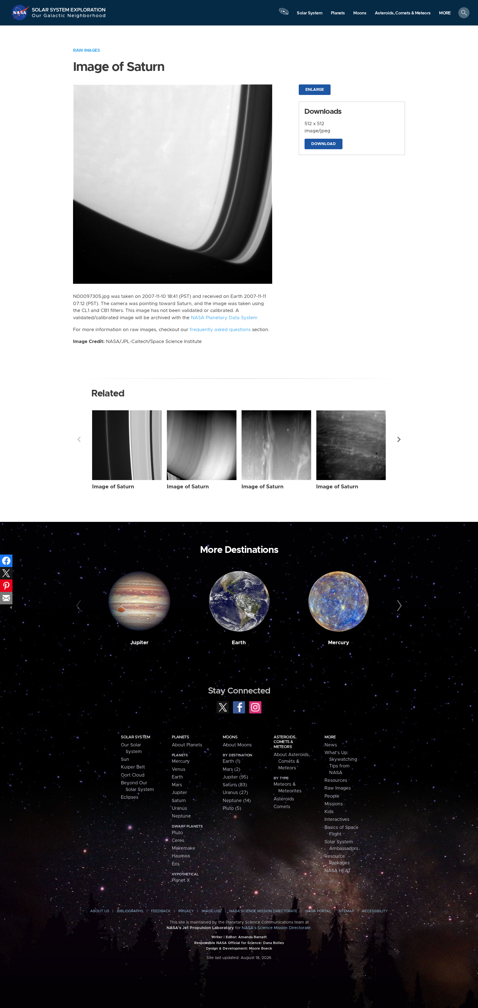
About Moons (237, 745)
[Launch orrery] (283, 14)
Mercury (338, 642)
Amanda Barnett (252, 937)
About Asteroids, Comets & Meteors (292, 761)
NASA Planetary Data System (224, 317)
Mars (177, 785)
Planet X (181, 880)
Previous (79, 439)
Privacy (186, 911)
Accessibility (375, 911)
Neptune (181, 816)
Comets (282, 807)
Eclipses (129, 797)
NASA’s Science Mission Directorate (276, 928)
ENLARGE (314, 90)
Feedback (160, 911)
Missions (333, 804)
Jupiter (139, 642)
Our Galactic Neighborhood (69, 16)
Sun (125, 759)
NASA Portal (318, 911)
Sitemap (346, 911)
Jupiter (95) (235, 777)
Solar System (135, 737)
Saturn (179, 800)
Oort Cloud (132, 775)
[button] (445, 13)
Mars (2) (231, 769)
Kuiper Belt (133, 767)
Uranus (179, 808)
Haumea (181, 856)
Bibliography (130, 911)
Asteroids (284, 799)
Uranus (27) (235, 792)
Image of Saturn (113, 486)
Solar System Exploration (69, 8)
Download (323, 144)
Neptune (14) (237, 800)
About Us (99, 911)
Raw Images (86, 50)
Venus (178, 769)
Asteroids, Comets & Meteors (285, 742)
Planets (180, 737)
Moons (230, 737)
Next (399, 439)
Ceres (178, 840)
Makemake (183, 848)
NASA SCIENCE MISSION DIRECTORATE (263, 911)
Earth (239, 642)
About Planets (187, 745)
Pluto (177, 833)
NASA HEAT (337, 870)
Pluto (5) (232, 808)
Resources (335, 780)
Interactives (336, 819)
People (331, 796)
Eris (176, 864)
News (330, 745)
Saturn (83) (235, 785)
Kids (329, 812)
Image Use (212, 911)
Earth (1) (231, 761)
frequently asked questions (220, 329)
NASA (21, 12)
